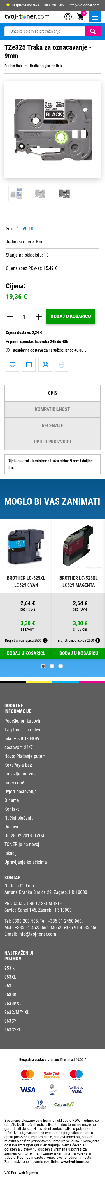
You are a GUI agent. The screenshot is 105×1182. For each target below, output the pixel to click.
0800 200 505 (54, 5)
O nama (11, 800)
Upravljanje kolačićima (25, 862)
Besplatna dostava (25, 5)
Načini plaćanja (19, 818)
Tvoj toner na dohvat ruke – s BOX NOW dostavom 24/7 (23, 738)
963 (7, 986)
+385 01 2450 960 (65, 921)
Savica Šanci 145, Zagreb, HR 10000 (38, 910)
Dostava (12, 827)
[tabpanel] (26, 589)
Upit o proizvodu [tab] (52, 441)
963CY (10, 1021)
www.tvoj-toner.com (76, 1162)
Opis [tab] (52, 393)
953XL (10, 977)
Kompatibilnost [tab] (52, 409)
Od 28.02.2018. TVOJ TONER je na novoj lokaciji (24, 844)
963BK (10, 994)
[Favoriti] (12, 364)
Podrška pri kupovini (23, 721)
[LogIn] (68, 16)
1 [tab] (43, 666)
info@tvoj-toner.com (84, 5)
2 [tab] (52, 666)
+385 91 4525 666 (32, 927)
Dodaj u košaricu (71, 316)
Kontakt (11, 809)
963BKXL (13, 1003)
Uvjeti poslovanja (20, 791)
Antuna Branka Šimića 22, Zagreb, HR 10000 (45, 892)
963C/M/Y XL (16, 1012)
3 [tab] (60, 666)
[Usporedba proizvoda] (29, 364)
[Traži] (93, 31)
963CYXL (12, 1030)
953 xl (10, 968)
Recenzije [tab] (52, 425)
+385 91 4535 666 (80, 927)
